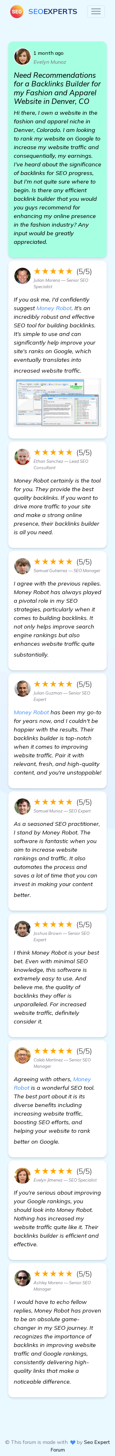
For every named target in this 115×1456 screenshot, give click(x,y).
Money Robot (54, 308)
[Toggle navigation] (96, 11)
